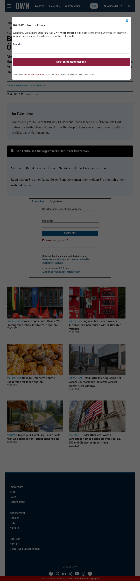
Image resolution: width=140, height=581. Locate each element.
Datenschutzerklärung (34, 74)
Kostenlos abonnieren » (71, 61)
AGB (57, 74)
